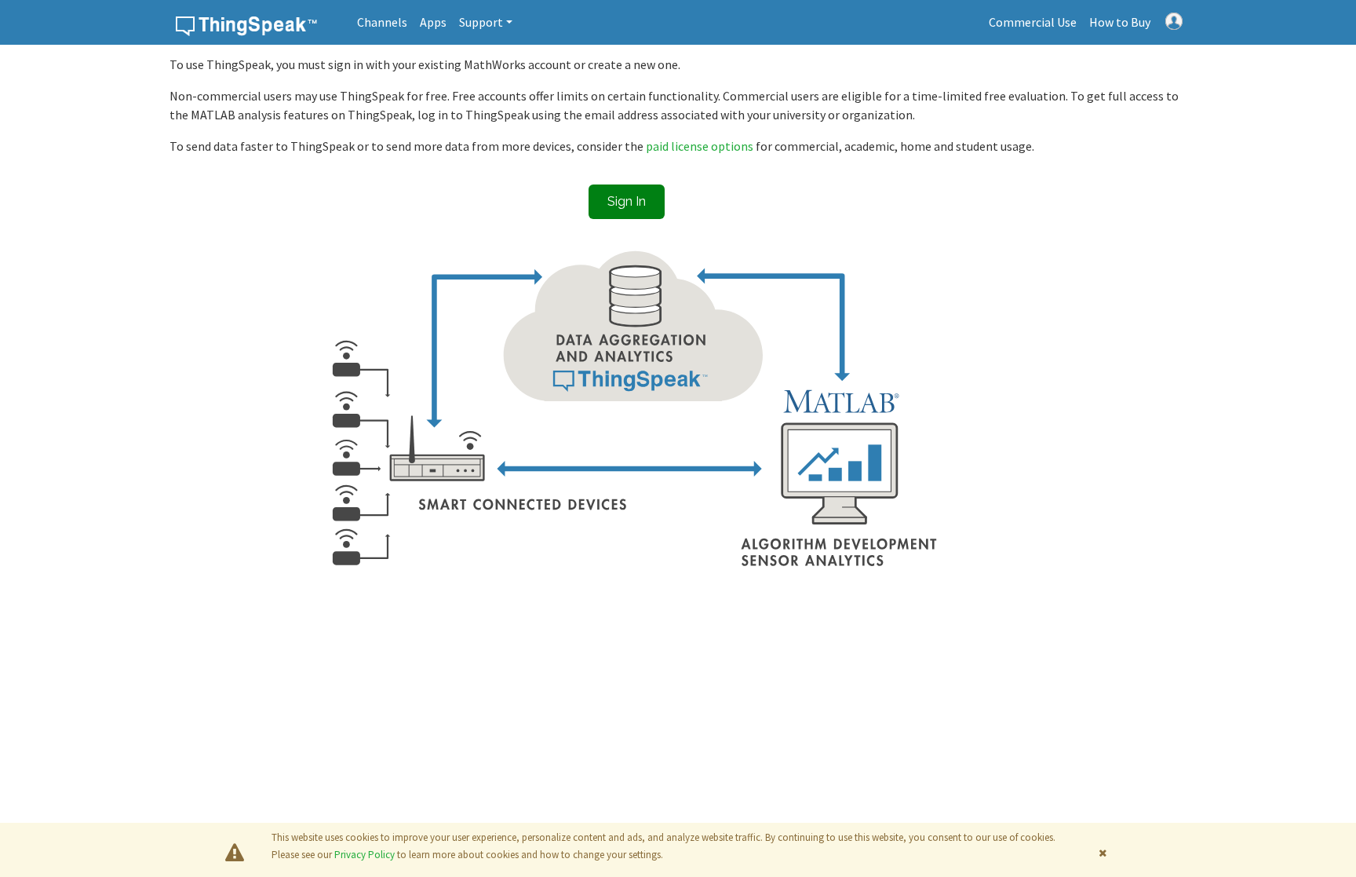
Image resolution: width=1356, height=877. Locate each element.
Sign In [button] (626, 201)
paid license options (701, 146)
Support (481, 22)
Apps (433, 22)
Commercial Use (1033, 22)
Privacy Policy (364, 854)
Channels (382, 22)
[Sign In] (1174, 19)
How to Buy (1119, 22)
